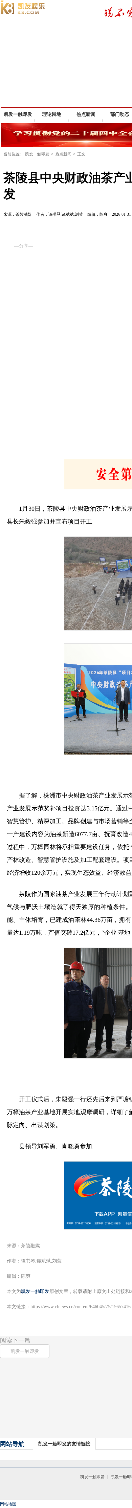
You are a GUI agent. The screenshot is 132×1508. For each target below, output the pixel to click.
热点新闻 (63, 154)
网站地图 (8, 1504)
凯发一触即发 (18, 114)
